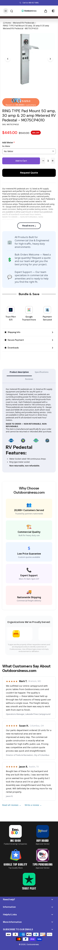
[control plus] (53, 161)
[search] (11, 11)
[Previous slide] (7, 58)
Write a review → (33, 805)
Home (8, 23)
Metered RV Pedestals (24, 23)
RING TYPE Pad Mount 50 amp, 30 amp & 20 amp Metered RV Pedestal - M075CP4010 (26, 27)
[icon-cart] (45, 11)
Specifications (41, 372)
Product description (19, 372)
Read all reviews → (11, 805)
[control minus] (43, 161)
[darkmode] (52, 11)
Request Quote (29, 172)
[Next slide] (50, 58)
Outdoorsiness (32, 944)
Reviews (29, 379)
